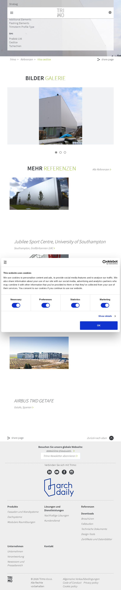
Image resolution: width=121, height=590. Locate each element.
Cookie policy (70, 586)
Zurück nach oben (97, 438)
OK (98, 325)
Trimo (13, 59)
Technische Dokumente (94, 529)
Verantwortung (15, 556)
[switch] (45, 305)
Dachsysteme (14, 517)
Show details (105, 316)
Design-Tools (88, 534)
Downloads (87, 513)
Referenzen (27, 59)
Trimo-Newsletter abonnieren (59, 456)
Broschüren (87, 518)
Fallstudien (87, 523)
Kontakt (48, 546)
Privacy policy (90, 582)
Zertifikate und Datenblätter (96, 539)
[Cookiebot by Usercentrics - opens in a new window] (105, 262)
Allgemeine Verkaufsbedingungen (81, 579)
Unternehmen (15, 546)
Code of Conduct (72, 582)
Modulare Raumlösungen (21, 522)
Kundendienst (52, 520)
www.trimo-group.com (59, 450)
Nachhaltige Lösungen (56, 515)
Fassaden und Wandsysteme (23, 511)
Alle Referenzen (101, 169)
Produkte (12, 506)
